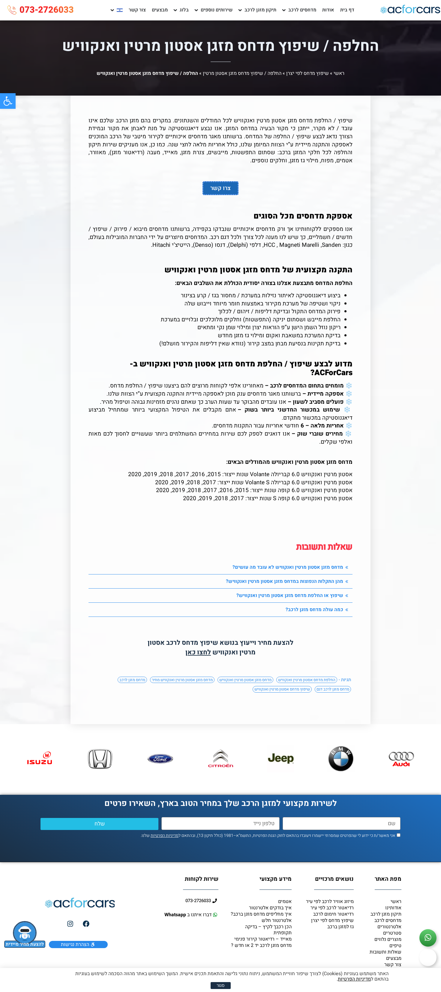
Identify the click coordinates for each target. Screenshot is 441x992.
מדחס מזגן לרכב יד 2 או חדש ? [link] (261, 945)
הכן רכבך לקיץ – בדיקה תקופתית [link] (268, 930)
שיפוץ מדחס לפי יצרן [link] (307, 73)
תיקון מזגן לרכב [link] (260, 10)
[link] (8, 101)
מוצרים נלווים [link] (387, 939)
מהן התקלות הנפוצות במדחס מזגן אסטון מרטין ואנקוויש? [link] (284, 581)
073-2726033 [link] (47, 10)
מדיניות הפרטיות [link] (164, 835)
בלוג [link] (184, 10)
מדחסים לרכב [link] (302, 10)
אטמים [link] (285, 902)
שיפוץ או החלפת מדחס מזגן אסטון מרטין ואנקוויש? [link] (289, 595)
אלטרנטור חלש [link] (277, 920)
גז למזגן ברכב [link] (340, 927)
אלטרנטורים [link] (389, 927)
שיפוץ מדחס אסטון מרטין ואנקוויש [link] (282, 689)
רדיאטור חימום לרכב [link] (333, 914)
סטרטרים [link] (392, 933)
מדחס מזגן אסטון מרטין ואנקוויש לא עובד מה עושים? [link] (287, 567)
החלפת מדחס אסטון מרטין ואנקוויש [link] (306, 680)
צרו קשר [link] (220, 188)
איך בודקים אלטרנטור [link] (270, 908)
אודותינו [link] (393, 908)
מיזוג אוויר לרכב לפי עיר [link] (330, 902)
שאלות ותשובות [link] (385, 952)
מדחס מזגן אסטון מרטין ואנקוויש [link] (245, 680)
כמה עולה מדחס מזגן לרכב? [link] (314, 609)
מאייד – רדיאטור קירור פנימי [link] (263, 939)
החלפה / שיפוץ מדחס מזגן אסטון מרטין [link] (242, 73)
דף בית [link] (347, 10)
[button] (220, 567)
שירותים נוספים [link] (216, 10)
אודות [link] (328, 10)
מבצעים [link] (160, 10)
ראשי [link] (339, 73)
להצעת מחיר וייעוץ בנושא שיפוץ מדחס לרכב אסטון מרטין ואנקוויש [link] (220, 647)
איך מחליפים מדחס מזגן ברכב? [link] (261, 914)
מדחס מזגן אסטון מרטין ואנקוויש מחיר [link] (182, 680)
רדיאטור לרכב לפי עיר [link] (332, 908)
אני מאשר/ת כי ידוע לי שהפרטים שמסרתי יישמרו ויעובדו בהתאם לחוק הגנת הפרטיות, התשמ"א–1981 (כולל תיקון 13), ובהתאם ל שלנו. (268, 835)
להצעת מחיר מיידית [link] (25, 944)
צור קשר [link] (137, 10)
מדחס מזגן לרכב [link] (132, 680)
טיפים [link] (395, 946)
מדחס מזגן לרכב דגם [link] (332, 689)
